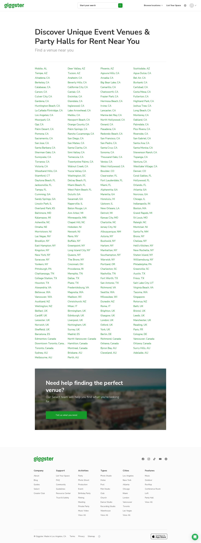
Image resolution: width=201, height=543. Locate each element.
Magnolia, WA (75, 292)
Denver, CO (139, 171)
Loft (146, 493)
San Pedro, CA (108, 143)
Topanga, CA (140, 157)
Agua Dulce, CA (142, 73)
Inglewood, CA (76, 105)
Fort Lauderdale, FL (111, 180)
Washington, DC (77, 175)
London (126, 497)
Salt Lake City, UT (143, 283)
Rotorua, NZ (140, 301)
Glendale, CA (75, 101)
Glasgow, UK (107, 315)
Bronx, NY (138, 236)
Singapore (139, 296)
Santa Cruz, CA (108, 147)
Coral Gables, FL (142, 175)
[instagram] (149, 459)
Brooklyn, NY (42, 241)
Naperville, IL (75, 203)
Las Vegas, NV (43, 236)
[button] (195, 537)
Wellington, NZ (43, 306)
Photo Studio (106, 475)
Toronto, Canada (44, 348)
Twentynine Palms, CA (80, 161)
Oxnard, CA (106, 124)
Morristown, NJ (43, 231)
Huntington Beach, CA (47, 105)
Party (80, 475)
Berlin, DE (106, 334)
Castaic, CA (74, 91)
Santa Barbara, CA (45, 147)
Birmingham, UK (77, 310)
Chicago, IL (139, 199)
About (36, 475)
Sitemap (91, 536)
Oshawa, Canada (109, 343)
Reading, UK (140, 324)
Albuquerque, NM (110, 231)
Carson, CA (41, 91)
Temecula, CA (75, 157)
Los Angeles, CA (44, 115)
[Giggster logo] (43, 459)
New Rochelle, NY (143, 250)
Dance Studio (106, 502)
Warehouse (105, 510)
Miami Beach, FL (77, 185)
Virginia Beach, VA (143, 287)
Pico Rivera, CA (141, 129)
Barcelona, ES (42, 334)
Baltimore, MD (43, 213)
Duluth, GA (74, 194)
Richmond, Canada (110, 338)
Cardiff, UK (41, 315)
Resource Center (63, 493)
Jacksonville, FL (43, 185)
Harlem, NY (106, 245)
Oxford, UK (106, 324)
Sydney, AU (41, 352)
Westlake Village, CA (145, 166)
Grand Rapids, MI (142, 213)
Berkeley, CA (42, 82)
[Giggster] (14, 5)
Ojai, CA (39, 124)
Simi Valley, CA (76, 152)
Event (80, 489)
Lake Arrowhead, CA (79, 110)
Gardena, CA (42, 101)
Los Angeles (128, 475)
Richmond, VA (108, 287)
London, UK (106, 320)
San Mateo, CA (76, 143)
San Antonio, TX (109, 283)
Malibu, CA (74, 115)
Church (103, 497)
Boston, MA (139, 208)
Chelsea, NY (140, 241)
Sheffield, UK (42, 329)
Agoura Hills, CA (109, 73)
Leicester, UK (42, 320)
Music (147, 475)
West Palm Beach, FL (80, 189)
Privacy (81, 536)
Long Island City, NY (79, 250)
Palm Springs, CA (77, 129)
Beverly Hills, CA (77, 82)
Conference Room (153, 489)
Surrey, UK (74, 329)
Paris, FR (138, 329)
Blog (36, 480)
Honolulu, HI (107, 199)
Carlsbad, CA (140, 87)
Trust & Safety (62, 497)
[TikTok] (154, 459)
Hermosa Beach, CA (111, 101)
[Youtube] (160, 459)
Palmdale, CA (141, 124)
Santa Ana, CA (141, 143)
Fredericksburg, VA (78, 287)
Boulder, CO (107, 171)
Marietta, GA (107, 194)
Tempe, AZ (41, 73)
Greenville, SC (141, 269)
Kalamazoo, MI (43, 217)
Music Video (83, 510)
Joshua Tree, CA (142, 105)
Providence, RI (76, 269)
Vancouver (127, 502)
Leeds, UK (139, 315)
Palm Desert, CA (44, 129)
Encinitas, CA (75, 96)
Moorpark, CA (42, 119)
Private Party (83, 506)
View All (82, 515)
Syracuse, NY (42, 259)
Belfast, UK (41, 310)
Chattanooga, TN (44, 273)
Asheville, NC (42, 222)
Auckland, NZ (42, 301)
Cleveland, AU (108, 352)
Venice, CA (106, 161)
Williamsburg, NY (143, 259)
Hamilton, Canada (78, 343)
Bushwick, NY (108, 241)
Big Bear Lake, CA (110, 82)
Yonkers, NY (41, 264)
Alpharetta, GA (109, 189)
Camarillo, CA (108, 87)
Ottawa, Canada (142, 343)
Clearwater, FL (108, 175)
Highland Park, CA (143, 101)
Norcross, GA (140, 194)
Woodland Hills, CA (46, 171)
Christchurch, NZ (77, 301)
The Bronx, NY (76, 259)
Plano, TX (73, 283)
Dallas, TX (73, 278)
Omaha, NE (41, 227)
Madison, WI (74, 296)
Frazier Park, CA (109, 96)
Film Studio (105, 489)
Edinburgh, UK (76, 315)
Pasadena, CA (108, 129)
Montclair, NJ (140, 227)
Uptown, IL (106, 203)
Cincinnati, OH (75, 264)
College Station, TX (46, 278)
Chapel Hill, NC (76, 222)
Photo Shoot (83, 480)
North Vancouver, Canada (82, 338)
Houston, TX (42, 283)
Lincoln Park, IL (43, 203)
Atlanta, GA (140, 189)
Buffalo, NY (74, 241)
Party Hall (149, 497)
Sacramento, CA (44, 138)
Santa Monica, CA (143, 147)
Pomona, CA (42, 133)
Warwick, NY (107, 259)
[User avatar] (192, 5)
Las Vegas (127, 510)
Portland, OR (107, 264)
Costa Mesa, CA (142, 91)
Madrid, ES (74, 334)
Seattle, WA (107, 292)
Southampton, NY (110, 255)
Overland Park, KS (45, 208)
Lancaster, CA (108, 110)
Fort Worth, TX (109, 278)
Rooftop (148, 484)
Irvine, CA (105, 105)
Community (61, 484)
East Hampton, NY (45, 245)
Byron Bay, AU (108, 348)
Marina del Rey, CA (111, 115)
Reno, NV (73, 236)
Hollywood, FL (141, 180)
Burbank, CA (140, 82)
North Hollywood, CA (112, 119)
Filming (81, 497)
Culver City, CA (43, 96)
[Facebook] (143, 459)
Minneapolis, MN (77, 217)
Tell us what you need (66, 415)
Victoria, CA (41, 166)
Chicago (126, 489)
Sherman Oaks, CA (45, 152)
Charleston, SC (108, 269)
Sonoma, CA (107, 152)
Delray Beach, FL (77, 180)
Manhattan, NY (108, 250)
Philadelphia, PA (142, 264)
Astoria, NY (106, 236)
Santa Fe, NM (140, 231)
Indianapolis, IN (141, 203)
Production (83, 484)
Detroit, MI (106, 213)
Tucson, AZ (74, 73)
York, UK (105, 329)
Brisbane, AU (75, 352)
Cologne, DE (140, 334)
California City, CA (78, 87)
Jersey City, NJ (108, 227)
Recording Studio (107, 506)
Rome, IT (105, 306)
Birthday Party (84, 493)
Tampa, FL (40, 189)
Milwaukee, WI (108, 296)
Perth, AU (73, 357)
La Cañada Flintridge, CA (49, 110)
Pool (102, 484)
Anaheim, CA (75, 77)
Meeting (81, 502)
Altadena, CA (42, 77)
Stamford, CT (42, 175)
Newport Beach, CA (79, 119)
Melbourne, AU (43, 357)
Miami (125, 493)
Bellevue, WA (42, 292)
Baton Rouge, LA (77, 208)
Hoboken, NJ (75, 227)
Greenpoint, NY (76, 245)
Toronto (126, 506)
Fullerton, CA (140, 96)
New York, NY (42, 255)
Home (103, 480)
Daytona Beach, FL (45, 180)
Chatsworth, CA (109, 91)
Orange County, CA (78, 124)
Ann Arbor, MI (75, 213)
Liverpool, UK (75, 320)
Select (36, 489)
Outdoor (148, 480)
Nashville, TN (108, 273)
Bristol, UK (139, 310)
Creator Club (39, 493)
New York (127, 480)
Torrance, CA (42, 161)
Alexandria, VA (43, 287)
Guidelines (60, 489)
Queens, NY (74, 255)
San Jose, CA (42, 143)
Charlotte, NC (108, 222)
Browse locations (152, 5)
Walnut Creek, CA (78, 166)
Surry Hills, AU (141, 348)
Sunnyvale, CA (43, 157)
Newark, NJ (74, 231)
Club (102, 493)
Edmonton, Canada (45, 338)
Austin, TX (139, 273)
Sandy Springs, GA (45, 199)
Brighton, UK (107, 310)
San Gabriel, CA (142, 138)
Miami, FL (105, 185)
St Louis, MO (140, 217)
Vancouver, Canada (143, 338)
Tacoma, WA (140, 292)
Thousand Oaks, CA (111, 157)
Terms (72, 536)
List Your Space (173, 5)
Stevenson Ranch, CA (145, 152)
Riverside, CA (140, 133)
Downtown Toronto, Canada (50, 343)
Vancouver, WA (43, 296)
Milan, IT (72, 306)
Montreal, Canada (77, 348)
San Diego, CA (76, 138)
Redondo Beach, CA (111, 133)
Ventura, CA (140, 161)
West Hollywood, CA (112, 166)
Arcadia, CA (106, 77)
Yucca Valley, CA (77, 171)
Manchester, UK (142, 320)
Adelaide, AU (140, 352)
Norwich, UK (42, 324)
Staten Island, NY (143, 255)
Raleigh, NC (139, 222)
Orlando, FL (139, 185)
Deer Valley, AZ (76, 68)
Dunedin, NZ (107, 301)
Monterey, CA (141, 115)
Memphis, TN (75, 273)
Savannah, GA (75, 199)
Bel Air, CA (139, 77)
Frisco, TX (138, 278)
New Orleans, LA (109, 208)
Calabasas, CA (42, 87)
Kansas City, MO (109, 217)
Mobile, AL (41, 68)
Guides (37, 484)
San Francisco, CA (110, 138)
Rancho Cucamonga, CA (81, 133)
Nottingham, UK (77, 324)
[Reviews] (166, 459)
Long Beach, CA (142, 110)
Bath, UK (138, 306)
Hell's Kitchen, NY (143, 245)
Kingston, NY (42, 250)
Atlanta (126, 484)
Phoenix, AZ (107, 68)
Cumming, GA (42, 194)
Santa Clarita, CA (77, 147)
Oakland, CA (140, 119)
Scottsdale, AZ (141, 68)
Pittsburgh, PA (43, 269)
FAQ (58, 480)
